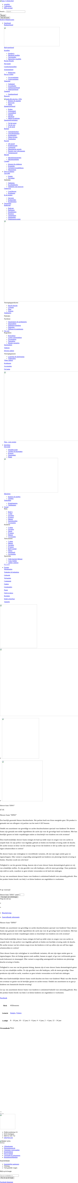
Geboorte (7, 575)
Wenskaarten (8, 569)
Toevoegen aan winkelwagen (9, 897)
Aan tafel (7, 173)
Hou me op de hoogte (7, 1178)
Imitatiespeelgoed (9, 106)
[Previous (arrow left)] (1, 1113)
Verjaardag (7, 578)
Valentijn (7, 602)
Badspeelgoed (8, 25)
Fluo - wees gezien (10, 442)
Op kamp (7, 369)
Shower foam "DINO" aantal (9, 895)
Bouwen (7, 96)
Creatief (6, 161)
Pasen (6, 590)
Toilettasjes (7, 313)
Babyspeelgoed (9, 47)
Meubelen (7, 494)
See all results (5, 17)
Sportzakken (8, 345)
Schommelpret (8, 69)
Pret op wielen (8, 74)
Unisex (19, 1013)
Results (3, 15)
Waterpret (7, 81)
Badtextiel (7, 205)
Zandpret (7, 91)
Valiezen (7, 348)
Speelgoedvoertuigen (11, 120)
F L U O (7, 564)
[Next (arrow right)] (3, 1113)
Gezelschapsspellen (10, 67)
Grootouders (8, 587)
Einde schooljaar (9, 599)
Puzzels (6, 141)
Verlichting (7, 500)
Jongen (12, 1013)
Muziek (6, 155)
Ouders (6, 584)
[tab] (6, 913)
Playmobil (7, 64)
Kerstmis (7, 596)
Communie (7, 581)
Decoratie (7, 447)
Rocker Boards (9, 61)
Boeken (6, 128)
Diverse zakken (9, 351)
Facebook (3, 998)
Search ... (3, 11)
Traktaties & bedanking (11, 572)
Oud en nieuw (8, 593)
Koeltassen (7, 363)
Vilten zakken (8, 360)
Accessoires (8, 366)
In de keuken (8, 195)
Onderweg (7, 188)
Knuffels (7, 50)
